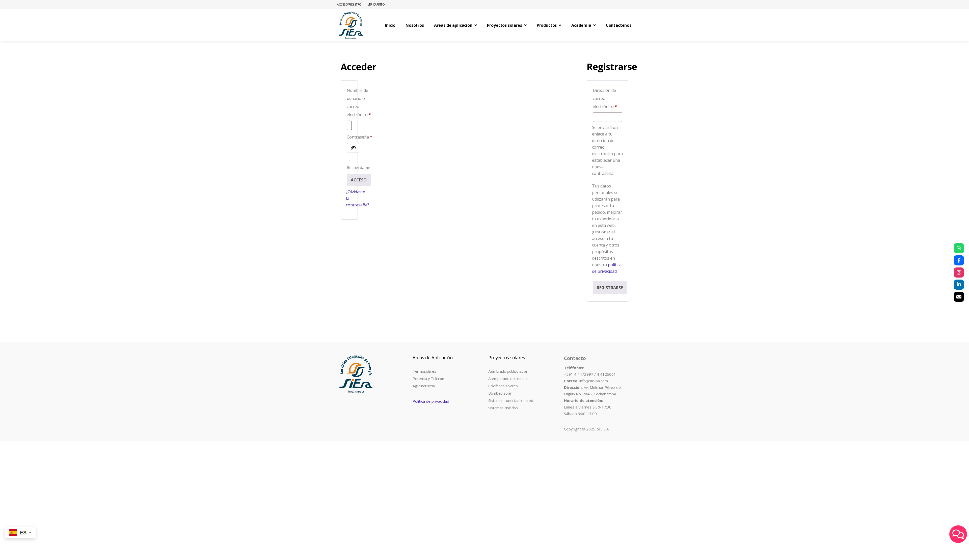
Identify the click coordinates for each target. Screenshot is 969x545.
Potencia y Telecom (429, 378)
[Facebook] (959, 260)
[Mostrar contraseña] (353, 147)
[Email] (959, 297)
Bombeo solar (500, 393)
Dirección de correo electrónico (607, 98)
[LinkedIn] (959, 285)
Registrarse (610, 287)
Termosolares (424, 371)
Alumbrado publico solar (507, 371)
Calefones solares (503, 385)
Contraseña (359, 137)
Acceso (359, 180)
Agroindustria (424, 385)
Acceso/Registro (349, 4)
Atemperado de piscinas (508, 378)
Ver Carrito (376, 4)
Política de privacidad (431, 401)
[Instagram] (959, 272)
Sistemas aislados (503, 407)
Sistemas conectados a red (510, 400)
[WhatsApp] (959, 248)
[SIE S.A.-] (351, 25)
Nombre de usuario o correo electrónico (359, 102)
